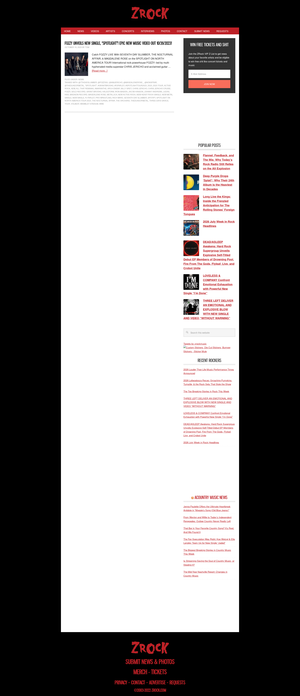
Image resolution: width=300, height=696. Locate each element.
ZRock (150, 13)
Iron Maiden (121, 91)
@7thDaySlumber (87, 82)
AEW (73, 88)
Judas (166, 91)
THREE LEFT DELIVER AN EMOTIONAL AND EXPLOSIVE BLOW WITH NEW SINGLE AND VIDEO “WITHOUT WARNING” (207, 402)
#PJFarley (119, 85)
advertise (157, 682)
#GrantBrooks (105, 85)
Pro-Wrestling (103, 97)
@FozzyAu (103, 82)
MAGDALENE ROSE (97, 94)
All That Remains (85, 88)
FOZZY (67, 91)
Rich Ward (117, 97)
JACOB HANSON (135, 91)
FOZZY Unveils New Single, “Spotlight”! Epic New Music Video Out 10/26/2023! (118, 43)
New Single (78, 97)
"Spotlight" (91, 85)
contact (138, 682)
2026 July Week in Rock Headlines (201, 442)
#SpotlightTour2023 (136, 85)
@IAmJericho (115, 82)
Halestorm (108, 91)
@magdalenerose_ (133, 82)
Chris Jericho (139, 88)
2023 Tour (158, 85)
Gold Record (78, 91)
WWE (101, 103)
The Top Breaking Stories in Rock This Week (206, 391)
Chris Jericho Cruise (159, 88)
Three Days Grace (158, 100)
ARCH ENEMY (114, 88)
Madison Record (78, 94)
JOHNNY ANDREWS (153, 91)
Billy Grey (126, 88)
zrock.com (159, 690)
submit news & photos (150, 662)
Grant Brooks (93, 91)
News (81, 79)
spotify (151, 97)
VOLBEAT (75, 103)
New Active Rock (127, 94)
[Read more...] (99, 70)
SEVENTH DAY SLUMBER (135, 97)
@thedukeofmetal (74, 85)
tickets (159, 672)
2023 (150, 85)
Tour (67, 103)
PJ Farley (90, 97)
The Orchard (123, 100)
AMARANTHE (101, 88)
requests (177, 682)
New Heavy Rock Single (149, 94)
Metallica (112, 94)
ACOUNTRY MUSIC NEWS (211, 497)
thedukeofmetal (139, 100)
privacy (121, 682)
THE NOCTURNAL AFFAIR (103, 100)
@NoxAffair (151, 82)
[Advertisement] (206, 117)
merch (140, 672)
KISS (67, 94)
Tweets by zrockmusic (195, 343)
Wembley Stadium (89, 103)
